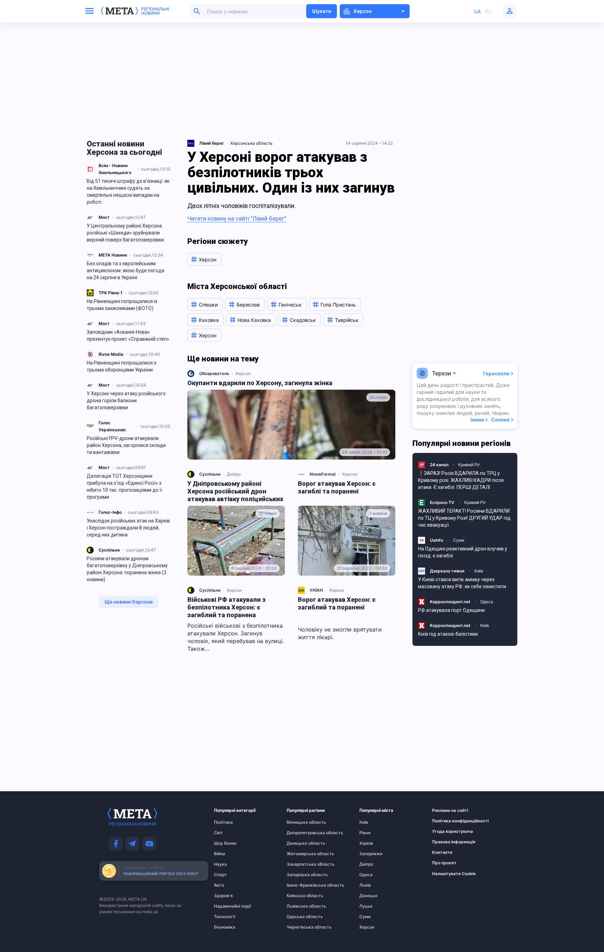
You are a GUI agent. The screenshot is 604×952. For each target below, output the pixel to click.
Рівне (365, 832)
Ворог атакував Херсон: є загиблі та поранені (337, 487)
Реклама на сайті (445, 810)
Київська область (300, 895)
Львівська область (300, 906)
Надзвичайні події (227, 906)
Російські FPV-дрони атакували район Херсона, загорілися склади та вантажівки (126, 445)
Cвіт (218, 832)
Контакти (442, 852)
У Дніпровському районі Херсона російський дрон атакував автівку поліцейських (235, 491)
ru (488, 11)
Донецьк (368, 895)
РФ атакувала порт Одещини (451, 610)
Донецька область (300, 843)
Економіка (224, 927)
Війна (219, 853)
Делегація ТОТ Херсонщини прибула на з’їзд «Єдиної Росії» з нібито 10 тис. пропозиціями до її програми (124, 486)
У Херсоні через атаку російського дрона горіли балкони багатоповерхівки (126, 400)
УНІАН (316, 590)
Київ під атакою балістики (448, 634)
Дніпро (234, 474)
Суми (458, 540)
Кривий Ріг (469, 464)
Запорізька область (300, 874)
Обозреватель (214, 373)
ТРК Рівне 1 (110, 292)
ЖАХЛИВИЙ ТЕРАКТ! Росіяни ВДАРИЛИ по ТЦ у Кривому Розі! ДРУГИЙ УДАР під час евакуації (464, 518)
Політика (223, 822)
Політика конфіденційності (445, 820)
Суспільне (109, 550)
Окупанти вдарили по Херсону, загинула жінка (259, 383)
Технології (224, 916)
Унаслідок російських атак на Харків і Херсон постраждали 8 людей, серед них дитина (128, 528)
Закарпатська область (300, 864)
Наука (220, 864)
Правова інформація (445, 841)
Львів (365, 885)
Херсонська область (251, 143)
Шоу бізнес (225, 843)
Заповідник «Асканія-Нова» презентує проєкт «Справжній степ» (128, 335)
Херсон (243, 373)
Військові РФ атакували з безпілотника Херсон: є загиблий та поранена (226, 607)
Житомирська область (300, 853)
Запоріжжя (370, 853)
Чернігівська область (300, 927)
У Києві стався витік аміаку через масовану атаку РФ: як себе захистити (462, 583)
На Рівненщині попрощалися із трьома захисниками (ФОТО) (122, 304)
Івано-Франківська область (300, 885)
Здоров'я (223, 895)
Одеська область (300, 916)
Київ (478, 571)
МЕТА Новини (113, 255)
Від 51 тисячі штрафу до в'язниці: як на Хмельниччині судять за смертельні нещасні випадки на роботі (128, 191)
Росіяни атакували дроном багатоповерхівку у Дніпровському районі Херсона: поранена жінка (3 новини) (127, 569)
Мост (104, 217)
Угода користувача (445, 831)
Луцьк (366, 906)
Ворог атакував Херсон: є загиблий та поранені (337, 603)
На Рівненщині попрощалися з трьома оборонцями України (121, 366)
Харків (366, 843)
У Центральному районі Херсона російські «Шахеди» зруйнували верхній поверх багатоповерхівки (125, 233)
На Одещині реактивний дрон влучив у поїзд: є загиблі (462, 552)
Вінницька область (300, 822)
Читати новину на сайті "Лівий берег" (236, 218)
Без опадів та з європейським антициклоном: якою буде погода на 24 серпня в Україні (125, 270)
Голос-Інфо (110, 512)
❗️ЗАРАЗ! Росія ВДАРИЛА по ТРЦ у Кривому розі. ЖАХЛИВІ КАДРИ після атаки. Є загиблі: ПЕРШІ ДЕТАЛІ (461, 480)
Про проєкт (444, 862)
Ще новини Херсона (129, 602)
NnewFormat (323, 474)
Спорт (220, 874)
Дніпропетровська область (300, 832)
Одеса (486, 601)
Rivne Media (111, 354)
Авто (219, 885)
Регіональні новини (155, 11)
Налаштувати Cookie (454, 873)
